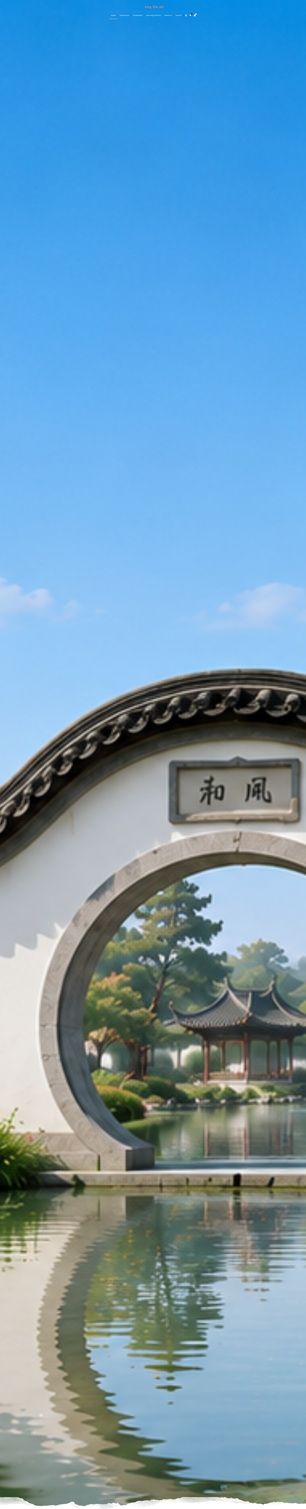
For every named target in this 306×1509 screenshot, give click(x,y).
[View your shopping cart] (195, 15)
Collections (124, 15)
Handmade (137, 15)
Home (113, 15)
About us (168, 15)
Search (179, 15)
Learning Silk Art (153, 15)
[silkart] (153, 5)
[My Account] (186, 15)
